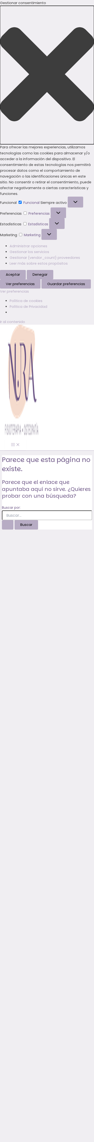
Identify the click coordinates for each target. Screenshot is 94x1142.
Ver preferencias (20, 284)
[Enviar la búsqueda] (7, 525)
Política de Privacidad (28, 306)
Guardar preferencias (66, 284)
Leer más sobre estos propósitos (39, 263)
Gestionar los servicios (29, 251)
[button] (47, 75)
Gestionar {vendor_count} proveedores (45, 257)
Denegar (40, 274)
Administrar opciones (28, 246)
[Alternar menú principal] (15, 445)
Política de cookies (26, 300)
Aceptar (13, 274)
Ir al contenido (12, 321)
